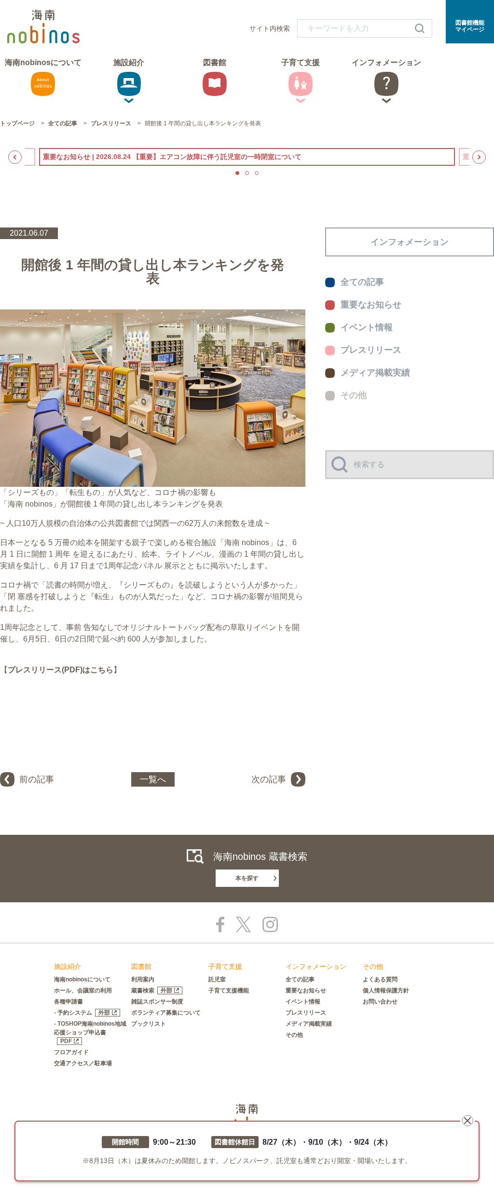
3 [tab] (256, 173)
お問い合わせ (380, 1001)
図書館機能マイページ (469, 26)
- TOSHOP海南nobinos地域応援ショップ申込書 (90, 1032)
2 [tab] (247, 173)
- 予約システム (82, 1012)
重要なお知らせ (306, 990)
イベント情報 (303, 1001)
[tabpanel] (247, 157)
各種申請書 (68, 1001)
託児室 (217, 979)
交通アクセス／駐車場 (83, 1063)
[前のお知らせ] (15, 157)
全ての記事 (300, 979)
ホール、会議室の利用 (83, 990)
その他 (294, 1034)
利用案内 (142, 979)
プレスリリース (306, 1012)
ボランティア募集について (166, 1012)
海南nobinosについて (82, 979)
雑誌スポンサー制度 (157, 1001)
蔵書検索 (151, 990)
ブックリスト (148, 1023)
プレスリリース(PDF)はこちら (60, 670)
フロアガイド (71, 1052)
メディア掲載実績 (309, 1023)
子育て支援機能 (228, 990)
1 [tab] (237, 173)
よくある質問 (380, 979)
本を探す (247, 878)
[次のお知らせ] (479, 157)
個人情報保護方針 (386, 990)
